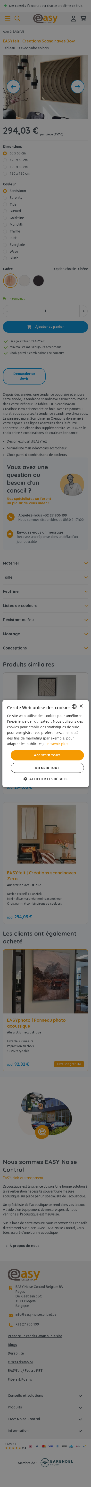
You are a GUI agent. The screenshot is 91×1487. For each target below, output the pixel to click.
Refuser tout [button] (47, 768)
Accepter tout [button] (47, 755)
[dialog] (45, 743)
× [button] (81, 706)
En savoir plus (56, 743)
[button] (45, 779)
